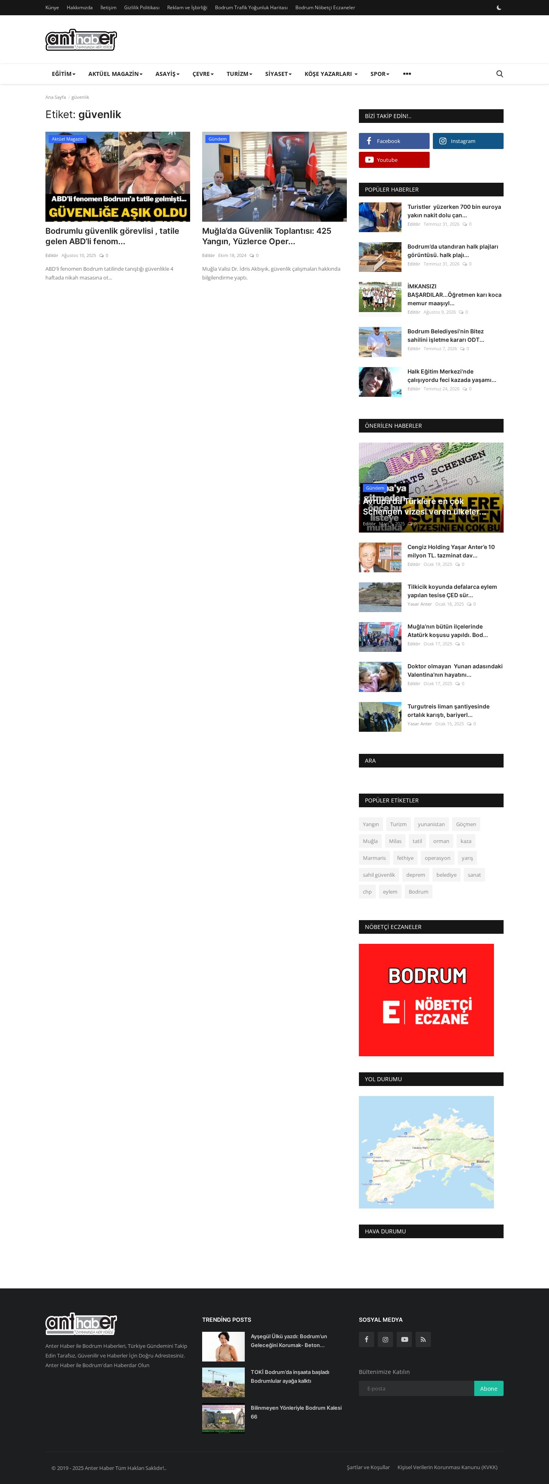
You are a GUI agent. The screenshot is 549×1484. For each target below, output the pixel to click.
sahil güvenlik (379, 874)
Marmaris (374, 857)
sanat (474, 874)
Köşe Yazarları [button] (329, 74)
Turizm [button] (237, 74)
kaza (466, 841)
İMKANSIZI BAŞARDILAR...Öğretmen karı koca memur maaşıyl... (455, 294)
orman (441, 841)
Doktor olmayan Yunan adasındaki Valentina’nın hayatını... (455, 670)
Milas (395, 841)
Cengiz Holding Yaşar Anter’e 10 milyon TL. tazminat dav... (451, 551)
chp (367, 891)
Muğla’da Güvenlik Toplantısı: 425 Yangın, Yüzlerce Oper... (267, 236)
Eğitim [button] (62, 74)
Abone (489, 1388)
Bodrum (418, 891)
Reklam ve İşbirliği (187, 7)
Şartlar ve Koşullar (368, 1467)
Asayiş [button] (166, 74)
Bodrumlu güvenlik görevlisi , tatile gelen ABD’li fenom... (112, 236)
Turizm (398, 824)
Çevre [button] (201, 74)
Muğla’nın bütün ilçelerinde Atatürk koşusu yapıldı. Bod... (448, 630)
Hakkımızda (80, 7)
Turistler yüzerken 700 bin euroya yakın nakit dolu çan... (454, 210)
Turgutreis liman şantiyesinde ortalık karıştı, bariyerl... (449, 710)
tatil (417, 841)
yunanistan (431, 824)
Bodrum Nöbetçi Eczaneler (325, 7)
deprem (415, 874)
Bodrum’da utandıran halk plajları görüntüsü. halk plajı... (453, 250)
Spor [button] (378, 74)
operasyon (438, 857)
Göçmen (466, 824)
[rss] (423, 1339)
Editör (51, 255)
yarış (467, 857)
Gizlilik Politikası (142, 7)
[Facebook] (366, 1339)
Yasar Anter (420, 604)
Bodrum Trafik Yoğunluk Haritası (251, 7)
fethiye (405, 857)
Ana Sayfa (55, 97)
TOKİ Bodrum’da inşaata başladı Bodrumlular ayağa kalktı (290, 1376)
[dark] (499, 8)
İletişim (108, 7)
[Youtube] (404, 1339)
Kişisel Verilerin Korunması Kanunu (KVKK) (447, 1467)
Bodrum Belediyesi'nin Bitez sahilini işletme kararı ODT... (446, 335)
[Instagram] (385, 1339)
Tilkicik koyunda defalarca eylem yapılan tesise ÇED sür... (452, 590)
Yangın (371, 824)
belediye (446, 874)
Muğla (370, 841)
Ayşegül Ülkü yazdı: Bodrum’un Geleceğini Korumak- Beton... (289, 1340)
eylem (390, 891)
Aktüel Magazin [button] (113, 74)
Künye (52, 7)
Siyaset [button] (276, 74)
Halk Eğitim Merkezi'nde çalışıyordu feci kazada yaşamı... (452, 375)
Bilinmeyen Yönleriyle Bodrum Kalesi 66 (296, 1412)
